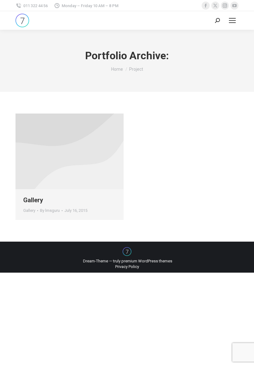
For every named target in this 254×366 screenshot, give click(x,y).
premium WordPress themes (146, 261)
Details (70, 151)
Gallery (33, 200)
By (50, 210)
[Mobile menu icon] (232, 20)
